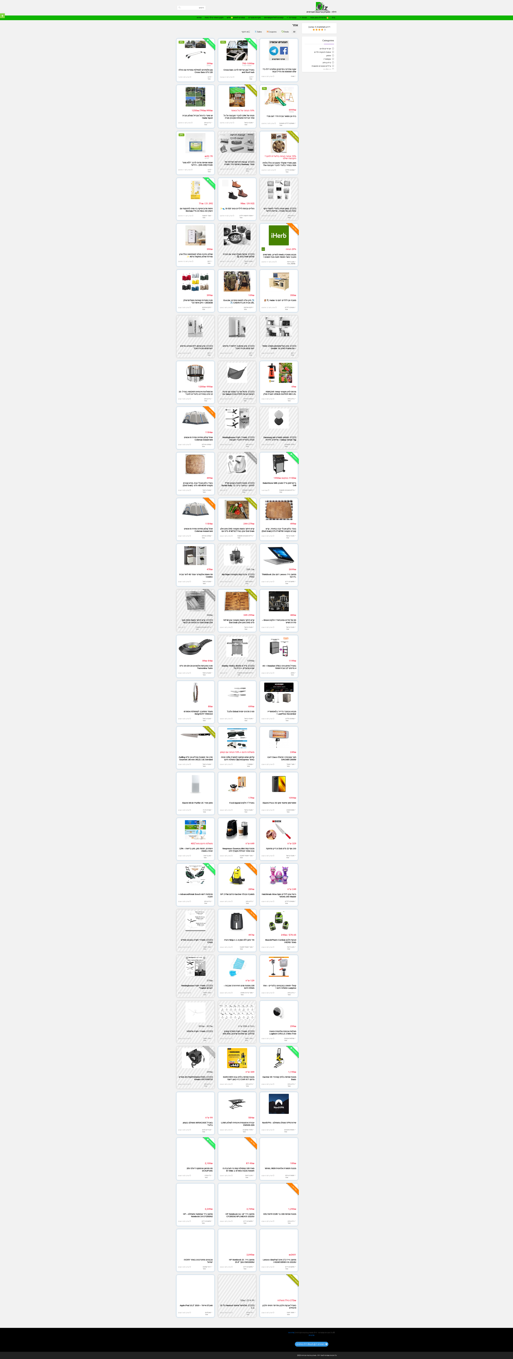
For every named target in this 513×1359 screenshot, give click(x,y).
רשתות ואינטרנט (289, 1130)
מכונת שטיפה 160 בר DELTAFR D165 (279, 1214)
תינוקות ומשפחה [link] (247, 490)
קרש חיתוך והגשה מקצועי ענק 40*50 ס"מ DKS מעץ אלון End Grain (239, 621)
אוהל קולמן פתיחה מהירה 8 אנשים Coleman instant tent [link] (198, 438)
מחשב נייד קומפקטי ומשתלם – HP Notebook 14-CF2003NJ (198, 1215)
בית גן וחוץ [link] (327, 62)
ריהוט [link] (209, 261)
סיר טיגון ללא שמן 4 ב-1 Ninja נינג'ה (239, 940)
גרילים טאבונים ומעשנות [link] (321, 66)
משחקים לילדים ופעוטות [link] (286, 123)
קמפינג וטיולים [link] (248, 399)
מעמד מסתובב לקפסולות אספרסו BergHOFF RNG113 (198, 712)
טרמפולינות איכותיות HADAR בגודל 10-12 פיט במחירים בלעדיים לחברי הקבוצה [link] (196, 394)
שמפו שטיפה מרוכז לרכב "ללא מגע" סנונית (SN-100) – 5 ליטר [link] (197, 163)
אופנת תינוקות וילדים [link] (322, 52)
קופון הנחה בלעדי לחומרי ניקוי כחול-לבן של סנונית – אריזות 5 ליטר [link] (279, 209)
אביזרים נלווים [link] (325, 49)
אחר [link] (250, 79)
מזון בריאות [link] (290, 262)
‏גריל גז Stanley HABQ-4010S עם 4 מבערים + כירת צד (238, 667)
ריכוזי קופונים (207, 1267)
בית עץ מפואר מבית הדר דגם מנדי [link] (281, 116)
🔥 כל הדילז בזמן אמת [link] (319, 17)
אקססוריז (250, 764)
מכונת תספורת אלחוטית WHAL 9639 (280, 1168)
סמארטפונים (290, 810)
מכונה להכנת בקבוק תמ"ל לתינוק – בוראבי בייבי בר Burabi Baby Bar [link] (237, 485)
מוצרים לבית (207, 810)
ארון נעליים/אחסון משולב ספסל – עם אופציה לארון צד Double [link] (279, 347)
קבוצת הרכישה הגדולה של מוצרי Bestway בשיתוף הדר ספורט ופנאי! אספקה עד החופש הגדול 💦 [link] (239, 164)
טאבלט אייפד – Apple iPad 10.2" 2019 (196, 1305)
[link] (2, 15)
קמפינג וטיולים (206, 536)
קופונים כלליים (289, 719)
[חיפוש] (179, 7)
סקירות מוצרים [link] (254, 17)
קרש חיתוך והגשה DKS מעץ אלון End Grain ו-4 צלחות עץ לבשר (197, 621)
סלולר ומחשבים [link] (289, 444)
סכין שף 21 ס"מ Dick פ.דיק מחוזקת (281, 848)
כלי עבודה (208, 1175)
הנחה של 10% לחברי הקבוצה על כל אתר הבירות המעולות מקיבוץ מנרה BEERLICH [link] (239, 117)
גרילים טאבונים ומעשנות (245, 536)
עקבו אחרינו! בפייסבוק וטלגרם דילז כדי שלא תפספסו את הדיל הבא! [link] (279, 70)
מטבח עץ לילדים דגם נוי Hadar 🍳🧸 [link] (280, 300)
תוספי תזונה (290, 1312)
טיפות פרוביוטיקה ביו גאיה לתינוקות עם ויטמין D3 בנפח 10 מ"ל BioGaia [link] (196, 209)
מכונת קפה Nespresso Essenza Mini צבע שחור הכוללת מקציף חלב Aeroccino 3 (238, 850)
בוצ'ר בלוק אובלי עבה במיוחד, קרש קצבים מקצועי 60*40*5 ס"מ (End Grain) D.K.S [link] (279, 531)
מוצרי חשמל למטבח (246, 856)
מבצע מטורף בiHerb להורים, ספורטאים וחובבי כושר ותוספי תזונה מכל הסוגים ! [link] (279, 255)
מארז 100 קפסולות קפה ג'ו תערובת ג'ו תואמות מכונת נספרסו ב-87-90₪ (238, 1169)
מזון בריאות (207, 856)
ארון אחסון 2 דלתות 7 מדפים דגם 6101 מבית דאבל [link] (238, 347)
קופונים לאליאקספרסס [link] (273, 17)
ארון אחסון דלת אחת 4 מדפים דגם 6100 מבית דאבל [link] (196, 347)
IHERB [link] (293, 264)
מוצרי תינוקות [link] (206, 216)
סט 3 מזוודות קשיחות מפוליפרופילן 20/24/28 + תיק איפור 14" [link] (198, 301)
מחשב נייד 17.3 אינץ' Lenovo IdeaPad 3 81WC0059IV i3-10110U (279, 1261)
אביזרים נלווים (206, 1130)
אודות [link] (199, 17)
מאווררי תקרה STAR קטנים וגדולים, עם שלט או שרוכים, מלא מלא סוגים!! (238, 1033)
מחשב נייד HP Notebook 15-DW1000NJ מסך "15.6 (241, 1261)
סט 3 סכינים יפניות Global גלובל (240, 711)
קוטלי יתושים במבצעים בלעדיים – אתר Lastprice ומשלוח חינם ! (279, 986)
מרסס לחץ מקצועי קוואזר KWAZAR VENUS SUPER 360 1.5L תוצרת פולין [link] (279, 392)
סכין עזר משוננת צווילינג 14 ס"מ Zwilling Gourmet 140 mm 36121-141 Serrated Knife (196, 759)
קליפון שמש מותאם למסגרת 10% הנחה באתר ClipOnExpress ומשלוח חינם (237, 758)
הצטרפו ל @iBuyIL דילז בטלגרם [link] (310, 1344)
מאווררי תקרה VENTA (196, 1031)
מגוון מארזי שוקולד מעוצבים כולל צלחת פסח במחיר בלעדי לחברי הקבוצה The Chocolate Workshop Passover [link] (279, 165)
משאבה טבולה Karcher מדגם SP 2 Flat (237, 894)
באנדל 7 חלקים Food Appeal (241, 803)
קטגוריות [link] (292, 17)
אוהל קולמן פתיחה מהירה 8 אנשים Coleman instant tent (198, 530)
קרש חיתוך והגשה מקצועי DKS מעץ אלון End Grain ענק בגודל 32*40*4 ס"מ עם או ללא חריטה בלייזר (237, 531)
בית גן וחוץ (249, 901)
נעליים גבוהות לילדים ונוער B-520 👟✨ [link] (237, 208)
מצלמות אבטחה (289, 1038)
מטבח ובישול (207, 581)
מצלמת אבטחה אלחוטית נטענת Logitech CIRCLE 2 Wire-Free (282, 1032)
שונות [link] (292, 76)
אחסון (292, 673)
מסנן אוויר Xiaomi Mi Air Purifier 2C (197, 803)
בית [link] (333, 17)
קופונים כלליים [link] (289, 170)
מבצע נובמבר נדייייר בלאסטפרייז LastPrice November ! (282, 712)
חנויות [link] (304, 17)
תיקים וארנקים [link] (248, 307)
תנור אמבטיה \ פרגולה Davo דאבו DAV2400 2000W (281, 758)
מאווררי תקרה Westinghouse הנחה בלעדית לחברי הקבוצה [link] (238, 438)
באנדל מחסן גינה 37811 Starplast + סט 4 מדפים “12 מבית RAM (279, 667)
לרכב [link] (251, 77)
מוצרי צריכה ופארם (247, 993)
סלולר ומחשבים (248, 1130)
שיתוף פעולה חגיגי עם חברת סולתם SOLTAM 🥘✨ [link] (238, 255)
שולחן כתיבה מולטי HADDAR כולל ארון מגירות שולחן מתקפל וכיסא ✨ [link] (196, 255)
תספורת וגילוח (289, 1175)
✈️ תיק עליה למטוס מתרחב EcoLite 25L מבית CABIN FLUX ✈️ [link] (238, 301)
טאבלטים (208, 1312)
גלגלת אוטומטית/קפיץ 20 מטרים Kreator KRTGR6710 (196, 1078)
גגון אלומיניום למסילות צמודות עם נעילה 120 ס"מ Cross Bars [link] (196, 71)
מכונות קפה (249, 581)
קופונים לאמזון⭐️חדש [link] (236, 17)
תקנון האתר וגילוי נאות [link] (214, 17)
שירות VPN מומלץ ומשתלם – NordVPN (279, 1122)
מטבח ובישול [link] (248, 123)
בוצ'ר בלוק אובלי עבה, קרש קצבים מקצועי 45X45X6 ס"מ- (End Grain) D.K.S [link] (198, 485)
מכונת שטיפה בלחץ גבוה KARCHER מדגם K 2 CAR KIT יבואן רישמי (238, 1078)
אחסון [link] (328, 56)
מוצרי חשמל (290, 764)
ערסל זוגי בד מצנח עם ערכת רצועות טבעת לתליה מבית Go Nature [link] (238, 392)
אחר (238, 538)
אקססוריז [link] (327, 59)
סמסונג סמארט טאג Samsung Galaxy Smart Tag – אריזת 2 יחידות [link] (279, 438)
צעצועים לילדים (289, 901)
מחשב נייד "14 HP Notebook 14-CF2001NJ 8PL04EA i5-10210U (240, 1215)
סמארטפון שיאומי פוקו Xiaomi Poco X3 (279, 803)
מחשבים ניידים (289, 581)
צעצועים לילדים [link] (289, 307)
